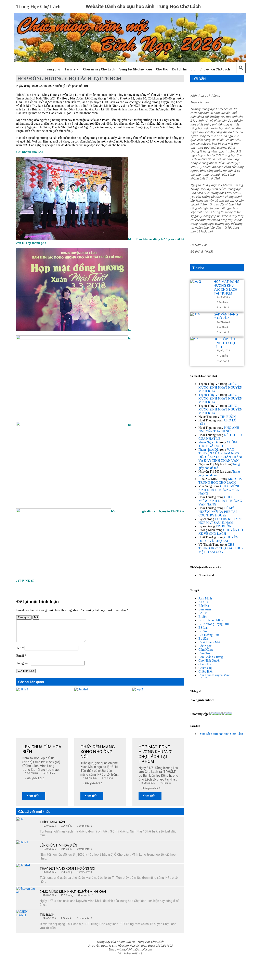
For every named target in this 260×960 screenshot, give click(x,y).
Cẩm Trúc (204, 653)
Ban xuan (204, 609)
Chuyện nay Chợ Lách (99, 69)
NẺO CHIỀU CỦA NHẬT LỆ (220, 436)
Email (21, 655)
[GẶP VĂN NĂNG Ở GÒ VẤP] (200, 322)
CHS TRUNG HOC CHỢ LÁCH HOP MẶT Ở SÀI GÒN (220, 548)
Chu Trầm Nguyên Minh (214, 675)
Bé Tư (202, 613)
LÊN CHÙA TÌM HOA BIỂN (58, 845)
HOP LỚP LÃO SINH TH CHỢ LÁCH (224, 343)
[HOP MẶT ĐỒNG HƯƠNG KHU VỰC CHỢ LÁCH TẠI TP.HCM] (200, 290)
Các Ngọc (204, 646)
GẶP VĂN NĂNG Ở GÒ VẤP (226, 316)
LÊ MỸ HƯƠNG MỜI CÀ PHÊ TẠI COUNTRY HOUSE (217, 511)
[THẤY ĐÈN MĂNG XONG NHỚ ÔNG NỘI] (26, 874)
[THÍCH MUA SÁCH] (26, 827)
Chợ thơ (162, 69)
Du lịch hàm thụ (183, 69)
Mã (36, 617)
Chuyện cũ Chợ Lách (214, 69)
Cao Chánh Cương (210, 657)
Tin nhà (69, 69)
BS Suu (203, 631)
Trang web (23, 663)
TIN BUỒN (47, 915)
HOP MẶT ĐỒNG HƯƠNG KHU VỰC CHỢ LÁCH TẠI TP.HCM (226, 287)
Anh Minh (205, 598)
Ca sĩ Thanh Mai (209, 642)
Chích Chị (205, 668)
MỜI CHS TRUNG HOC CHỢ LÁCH (220, 480)
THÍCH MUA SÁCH (53, 822)
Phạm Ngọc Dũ (208, 442)
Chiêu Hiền (205, 671)
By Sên (203, 638)
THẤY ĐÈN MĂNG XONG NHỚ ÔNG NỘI (67, 868)
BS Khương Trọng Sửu (213, 624)
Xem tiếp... (33, 796)
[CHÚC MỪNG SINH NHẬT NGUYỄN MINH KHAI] (26, 897)
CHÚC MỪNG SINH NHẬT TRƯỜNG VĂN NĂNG (219, 489)
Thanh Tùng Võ (208, 394)
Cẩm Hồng (205, 649)
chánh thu (204, 664)
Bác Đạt (203, 605)
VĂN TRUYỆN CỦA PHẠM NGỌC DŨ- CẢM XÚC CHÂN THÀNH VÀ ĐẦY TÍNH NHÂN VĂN (221, 455)
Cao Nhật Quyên (209, 660)
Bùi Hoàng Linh (209, 635)
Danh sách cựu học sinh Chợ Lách (220, 733)
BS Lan (203, 627)
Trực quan (24, 617)
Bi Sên (202, 616)
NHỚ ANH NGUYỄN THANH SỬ (218, 429)
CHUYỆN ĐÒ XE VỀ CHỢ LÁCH (220, 531)
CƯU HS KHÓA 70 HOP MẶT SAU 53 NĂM (220, 520)
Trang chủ (52, 69)
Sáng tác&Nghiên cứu (135, 69)
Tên (20, 648)
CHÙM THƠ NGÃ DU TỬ (217, 444)
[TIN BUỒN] (26, 920)
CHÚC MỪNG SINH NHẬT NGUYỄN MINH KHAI (73, 892)
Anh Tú (203, 602)
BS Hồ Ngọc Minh (210, 620)
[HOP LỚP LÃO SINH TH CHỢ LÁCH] (200, 347)
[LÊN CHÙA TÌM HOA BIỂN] (26, 850)
